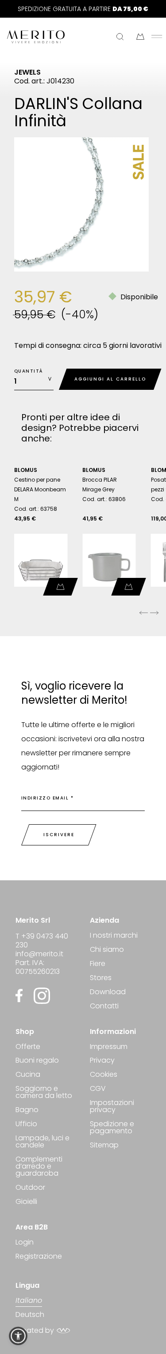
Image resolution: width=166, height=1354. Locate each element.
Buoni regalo (37, 1060)
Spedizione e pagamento (112, 1127)
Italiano (28, 1301)
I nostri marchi (114, 936)
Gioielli (26, 1201)
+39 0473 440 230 (41, 940)
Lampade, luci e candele (42, 1141)
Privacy (102, 1060)
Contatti (104, 1006)
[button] (18, 1335)
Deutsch (29, 1314)
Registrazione (38, 1256)
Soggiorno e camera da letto (43, 1092)
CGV (98, 1088)
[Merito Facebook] (21, 995)
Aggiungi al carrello (110, 379)
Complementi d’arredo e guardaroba (38, 1166)
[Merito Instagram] (41, 995)
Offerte (27, 1047)
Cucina (27, 1074)
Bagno (27, 1110)
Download (108, 992)
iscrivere (58, 834)
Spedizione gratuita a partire (83, 8)
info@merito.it (39, 954)
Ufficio (26, 1124)
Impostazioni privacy (112, 1106)
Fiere (97, 963)
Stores (101, 978)
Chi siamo (107, 949)
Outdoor (30, 1187)
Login (24, 1243)
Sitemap (104, 1145)
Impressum (108, 1047)
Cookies (103, 1074)
